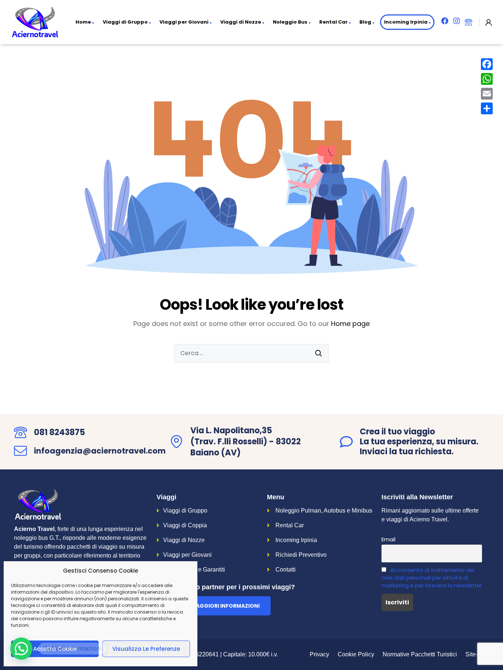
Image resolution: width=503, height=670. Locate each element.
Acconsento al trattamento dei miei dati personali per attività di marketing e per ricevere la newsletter (431, 577)
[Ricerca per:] (251, 353)
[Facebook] (486, 64)
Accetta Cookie (55, 649)
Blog (365, 21)
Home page (350, 323)
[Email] (486, 93)
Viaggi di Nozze (240, 21)
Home (83, 21)
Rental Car (333, 21)
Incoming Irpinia (406, 21)
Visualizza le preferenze (146, 649)
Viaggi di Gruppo (125, 21)
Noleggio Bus (290, 21)
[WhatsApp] (486, 79)
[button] (213, 605)
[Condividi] (486, 108)
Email (388, 539)
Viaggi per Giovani (183, 21)
